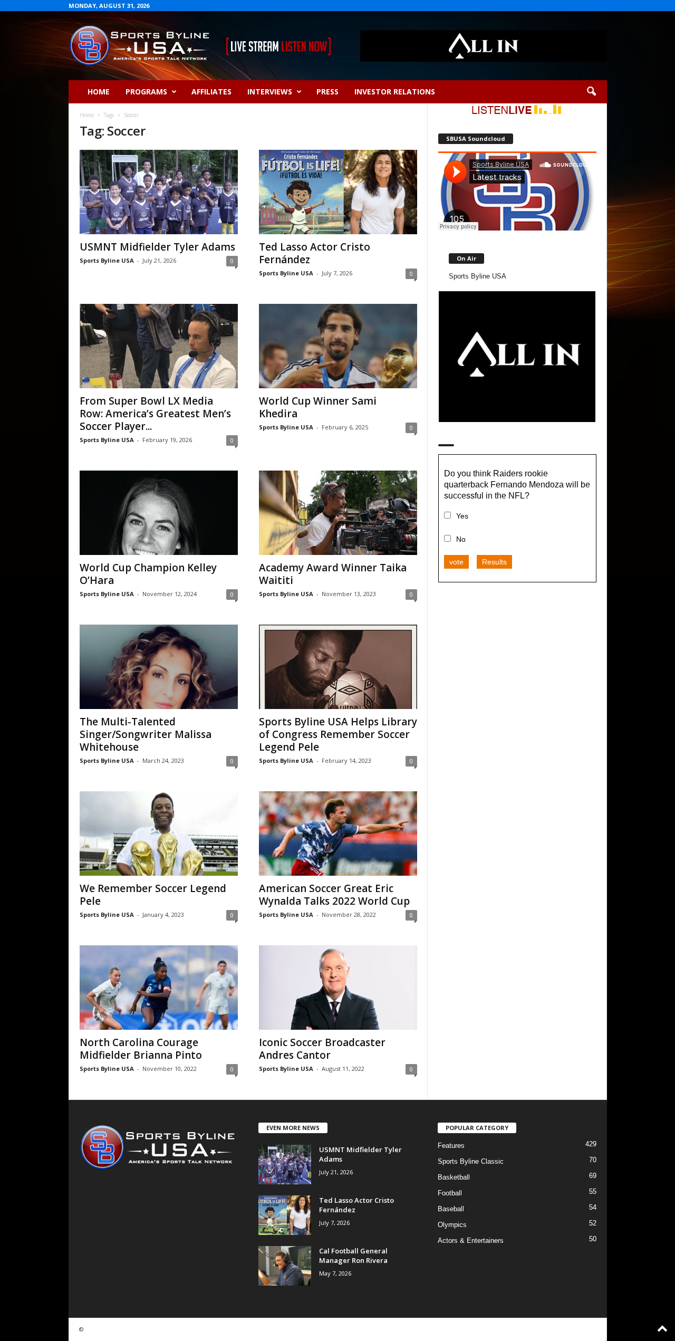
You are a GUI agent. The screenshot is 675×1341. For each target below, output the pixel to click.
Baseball (451, 1209)
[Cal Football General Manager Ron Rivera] (284, 1266)
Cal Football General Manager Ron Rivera (353, 1255)
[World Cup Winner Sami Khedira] (338, 346)
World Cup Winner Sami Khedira (318, 407)
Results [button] (494, 562)
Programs (146, 92)
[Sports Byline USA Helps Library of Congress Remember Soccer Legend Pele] (338, 667)
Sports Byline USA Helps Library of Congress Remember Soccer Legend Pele (338, 734)
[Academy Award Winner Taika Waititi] (338, 513)
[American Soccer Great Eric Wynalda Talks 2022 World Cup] (338, 833)
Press (327, 92)
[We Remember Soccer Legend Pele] (159, 833)
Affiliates (211, 92)
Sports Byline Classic (471, 1161)
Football (450, 1193)
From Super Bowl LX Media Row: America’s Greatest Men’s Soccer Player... (155, 413)
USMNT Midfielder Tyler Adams (157, 247)
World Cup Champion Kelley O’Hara (148, 574)
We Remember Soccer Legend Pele (153, 895)
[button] (591, 91)
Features (451, 1146)
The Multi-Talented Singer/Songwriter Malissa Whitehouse (145, 734)
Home (99, 92)
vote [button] (456, 562)
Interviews (269, 92)
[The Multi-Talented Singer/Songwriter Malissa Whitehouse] (159, 667)
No (461, 539)
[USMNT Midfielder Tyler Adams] (159, 192)
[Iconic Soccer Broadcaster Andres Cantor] (338, 987)
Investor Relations (394, 92)
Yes (462, 516)
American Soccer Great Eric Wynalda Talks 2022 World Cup (334, 895)
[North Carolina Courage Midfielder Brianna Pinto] (159, 987)
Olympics (452, 1225)
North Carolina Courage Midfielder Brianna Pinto (141, 1049)
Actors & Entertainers (471, 1240)
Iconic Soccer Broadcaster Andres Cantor (322, 1049)
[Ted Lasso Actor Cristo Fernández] (338, 192)
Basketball (454, 1177)
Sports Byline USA (107, 260)
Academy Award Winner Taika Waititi (333, 574)
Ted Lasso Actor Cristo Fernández (314, 253)
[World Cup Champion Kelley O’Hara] (159, 513)
